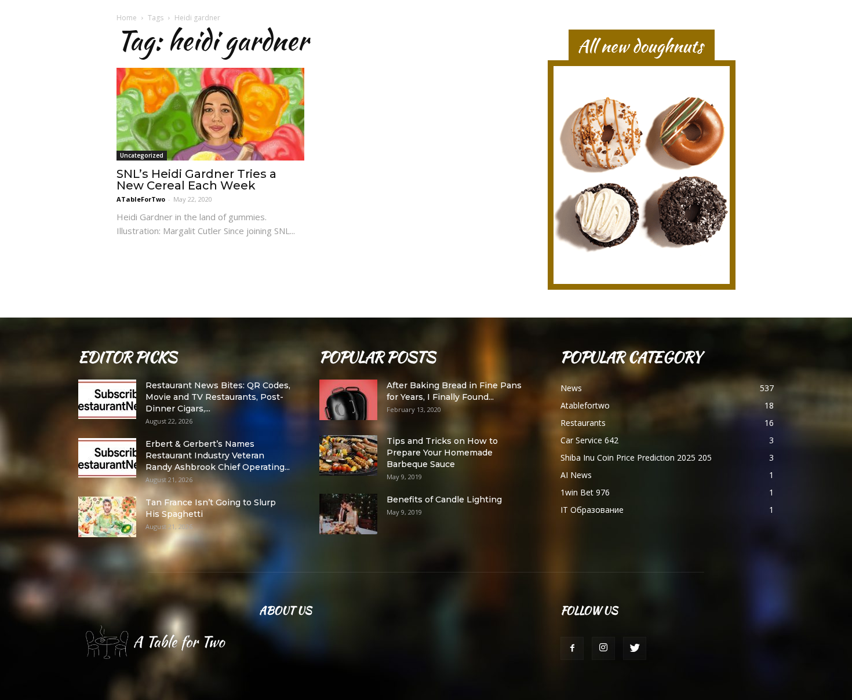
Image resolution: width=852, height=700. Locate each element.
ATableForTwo (140, 199)
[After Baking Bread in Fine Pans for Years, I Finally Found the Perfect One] (348, 400)
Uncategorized (141, 155)
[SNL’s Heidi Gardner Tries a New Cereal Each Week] (210, 114)
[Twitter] (634, 648)
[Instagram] (603, 648)
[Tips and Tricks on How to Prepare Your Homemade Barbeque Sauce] (348, 455)
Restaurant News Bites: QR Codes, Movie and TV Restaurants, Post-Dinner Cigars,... (217, 397)
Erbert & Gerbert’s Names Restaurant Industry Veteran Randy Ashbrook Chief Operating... (217, 455)
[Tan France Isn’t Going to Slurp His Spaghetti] (107, 517)
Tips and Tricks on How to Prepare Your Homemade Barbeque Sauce (442, 452)
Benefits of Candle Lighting (444, 499)
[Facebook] (572, 648)
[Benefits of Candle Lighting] (348, 514)
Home (126, 18)
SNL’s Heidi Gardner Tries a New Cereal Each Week (196, 179)
